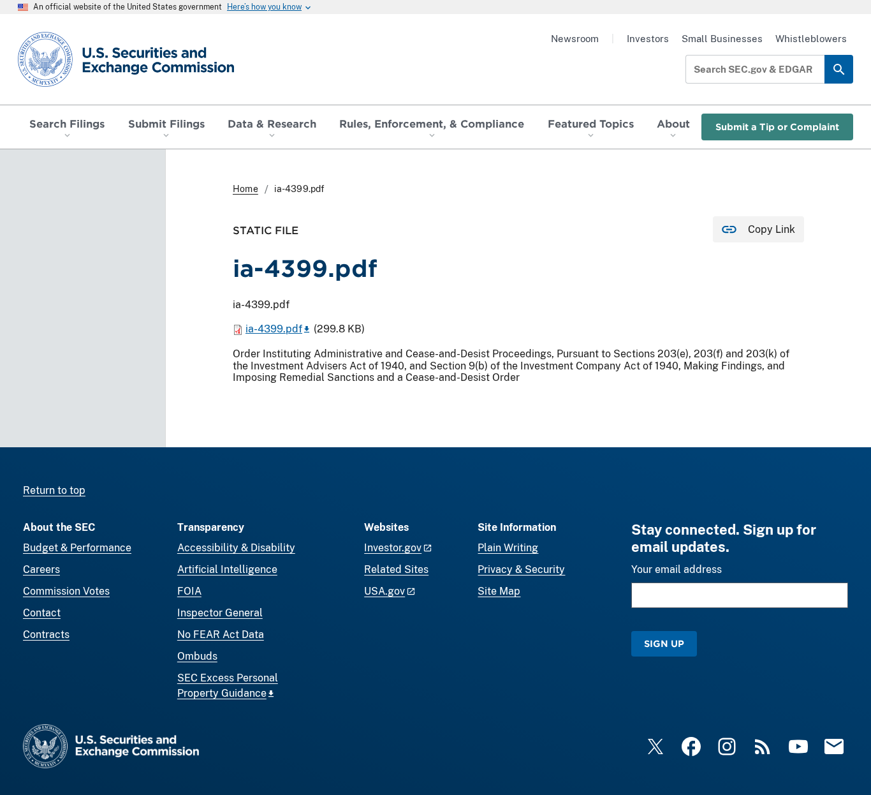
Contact (42, 613)
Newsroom (575, 38)
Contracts (46, 634)
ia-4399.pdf (273, 329)
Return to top (54, 490)
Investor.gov (392, 548)
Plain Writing (508, 548)
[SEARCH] (838, 69)
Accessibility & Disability (236, 548)
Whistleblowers (811, 38)
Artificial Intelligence (227, 569)
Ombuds (197, 656)
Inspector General (220, 613)
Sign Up (664, 643)
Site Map (499, 591)
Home (245, 189)
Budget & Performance (77, 548)
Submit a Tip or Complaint (777, 126)
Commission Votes (66, 591)
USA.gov (384, 591)
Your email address (676, 569)
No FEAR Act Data (220, 634)
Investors (648, 38)
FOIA (189, 591)
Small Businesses (722, 38)
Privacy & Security (521, 569)
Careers (41, 569)
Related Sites (396, 569)
